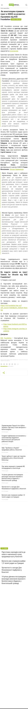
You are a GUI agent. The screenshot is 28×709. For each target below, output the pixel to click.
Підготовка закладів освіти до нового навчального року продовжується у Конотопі (13, 554)
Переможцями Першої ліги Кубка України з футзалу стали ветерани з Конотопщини (14, 427)
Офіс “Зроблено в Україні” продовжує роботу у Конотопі (12, 449)
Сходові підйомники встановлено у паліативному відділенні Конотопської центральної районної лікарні (14, 439)
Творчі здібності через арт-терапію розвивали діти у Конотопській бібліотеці (14, 458)
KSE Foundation (6, 338)
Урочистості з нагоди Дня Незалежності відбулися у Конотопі (14, 488)
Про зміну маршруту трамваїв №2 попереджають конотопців (13, 467)
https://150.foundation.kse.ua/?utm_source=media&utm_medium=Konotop (14, 308)
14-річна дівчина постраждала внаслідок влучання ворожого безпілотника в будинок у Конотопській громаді (12, 477)
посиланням (14, 51)
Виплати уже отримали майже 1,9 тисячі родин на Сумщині (13, 496)
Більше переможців (17, 169)
